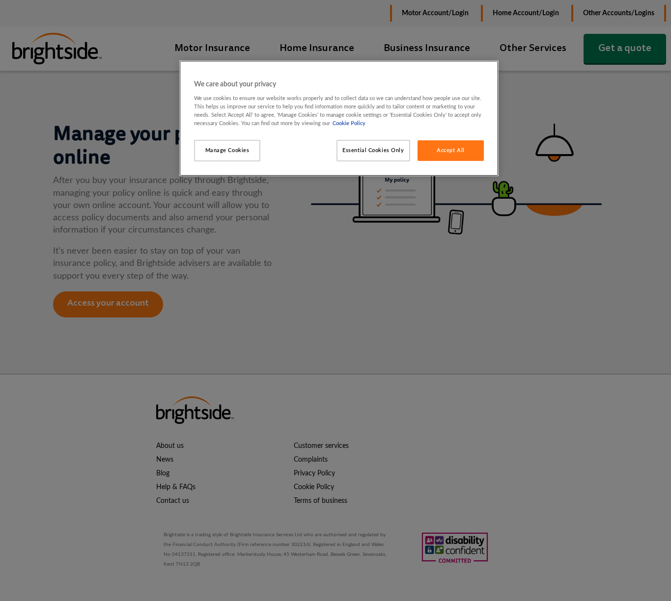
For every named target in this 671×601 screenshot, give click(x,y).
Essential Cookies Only (373, 150)
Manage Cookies (227, 150)
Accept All (451, 150)
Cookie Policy (349, 123)
